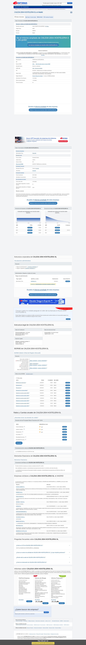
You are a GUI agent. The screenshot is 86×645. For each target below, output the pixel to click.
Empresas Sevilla (51, 627)
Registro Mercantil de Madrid (37, 76)
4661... (33, 64)
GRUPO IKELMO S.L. (20, 496)
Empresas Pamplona (30, 627)
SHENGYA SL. (18, 506)
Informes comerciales (19, 620)
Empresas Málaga (58, 627)
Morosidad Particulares (55, 620)
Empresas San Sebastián (38, 627)
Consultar (37, 168)
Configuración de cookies (54, 633)
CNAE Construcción (49, 624)
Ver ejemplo (21, 599)
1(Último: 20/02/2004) (33, 363)
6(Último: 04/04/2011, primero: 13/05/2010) (38, 365)
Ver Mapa (47, 26)
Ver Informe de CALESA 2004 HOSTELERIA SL (43, 643)
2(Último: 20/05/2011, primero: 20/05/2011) (38, 368)
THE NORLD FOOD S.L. (20, 517)
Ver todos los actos (29, 373)
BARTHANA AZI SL (19, 525)
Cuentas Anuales (66, 620)
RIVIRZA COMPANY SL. (20, 486)
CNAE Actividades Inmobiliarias (58, 624)
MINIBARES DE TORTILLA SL (21, 531)
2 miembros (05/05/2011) (30, 268)
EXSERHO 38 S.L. (19, 492)
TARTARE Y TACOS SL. (20, 501)
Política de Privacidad (39, 633)
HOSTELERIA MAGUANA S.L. (21, 511)
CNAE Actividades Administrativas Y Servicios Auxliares (24, 624)
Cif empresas (25, 620)
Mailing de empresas (31, 620)
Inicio (19, 9)
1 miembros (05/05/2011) (32, 266)
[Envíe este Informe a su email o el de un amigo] (71, 12)
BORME (61, 620)
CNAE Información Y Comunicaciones (39, 624)
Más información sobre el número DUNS (43, 64)
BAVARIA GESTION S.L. (20, 521)
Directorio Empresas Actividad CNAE (27, 9)
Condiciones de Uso (32, 633)
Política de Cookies (47, 633)
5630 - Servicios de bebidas (37, 68)
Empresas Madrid (45, 627)
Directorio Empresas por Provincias (41, 9)
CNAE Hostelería (66, 624)
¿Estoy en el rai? (47, 620)
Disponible (34, 153)
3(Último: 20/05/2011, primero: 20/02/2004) (38, 360)
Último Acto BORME (19, 164)
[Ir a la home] (20, 2)
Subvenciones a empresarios (40, 620)
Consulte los (43, 284)
